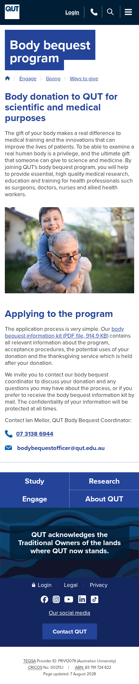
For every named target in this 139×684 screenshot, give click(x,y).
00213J (56, 667)
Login (72, 12)
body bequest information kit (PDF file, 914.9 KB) (64, 332)
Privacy (98, 585)
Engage (28, 78)
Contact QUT (70, 631)
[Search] (110, 11)
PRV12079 (67, 661)
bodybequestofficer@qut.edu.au (61, 448)
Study (34, 481)
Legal (71, 585)
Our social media (69, 612)
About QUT (104, 498)
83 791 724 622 (98, 667)
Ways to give (84, 78)
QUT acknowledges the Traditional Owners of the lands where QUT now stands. (69, 542)
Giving (53, 78)
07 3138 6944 (34, 434)
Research (104, 481)
